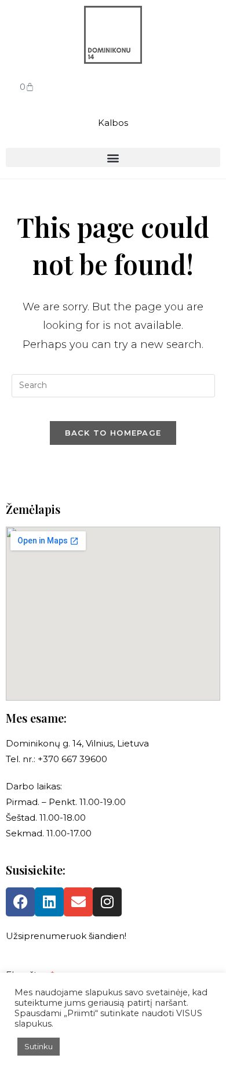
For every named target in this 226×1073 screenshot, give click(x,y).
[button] (113, 157)
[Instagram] (107, 901)
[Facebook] (20, 901)
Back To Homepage (113, 432)
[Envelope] (78, 901)
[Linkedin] (49, 901)
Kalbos (113, 122)
